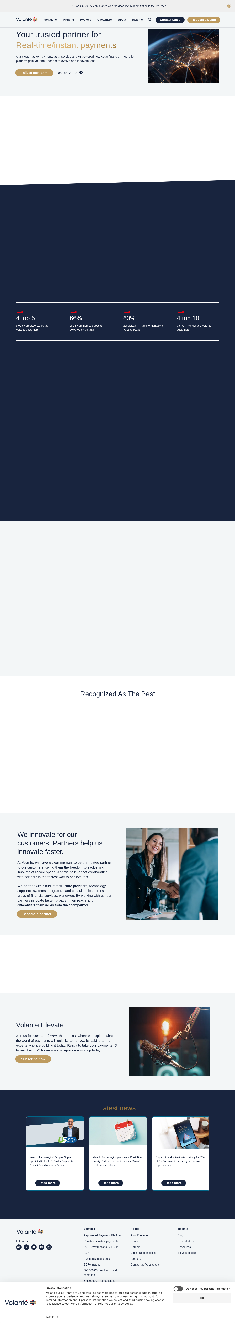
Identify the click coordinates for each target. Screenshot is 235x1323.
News (134, 1241)
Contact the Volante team (146, 1264)
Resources (184, 1247)
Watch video (67, 73)
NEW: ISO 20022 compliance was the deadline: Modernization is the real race (119, 5)
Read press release (75, 650)
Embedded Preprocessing (99, 1280)
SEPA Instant (92, 1264)
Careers (135, 1247)
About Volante (139, 1235)
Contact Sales (170, 20)
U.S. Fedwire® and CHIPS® (101, 1247)
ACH (87, 1252)
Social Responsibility (143, 1252)
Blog (180, 1235)
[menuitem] (50, 20)
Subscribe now (33, 1059)
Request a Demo (204, 20)
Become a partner (36, 914)
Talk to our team (34, 73)
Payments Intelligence (97, 1258)
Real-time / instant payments (101, 1241)
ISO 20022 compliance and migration (100, 1272)
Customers (104, 19)
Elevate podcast (187, 1252)
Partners (136, 1258)
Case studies (186, 1241)
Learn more (30, 293)
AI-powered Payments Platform (102, 1235)
